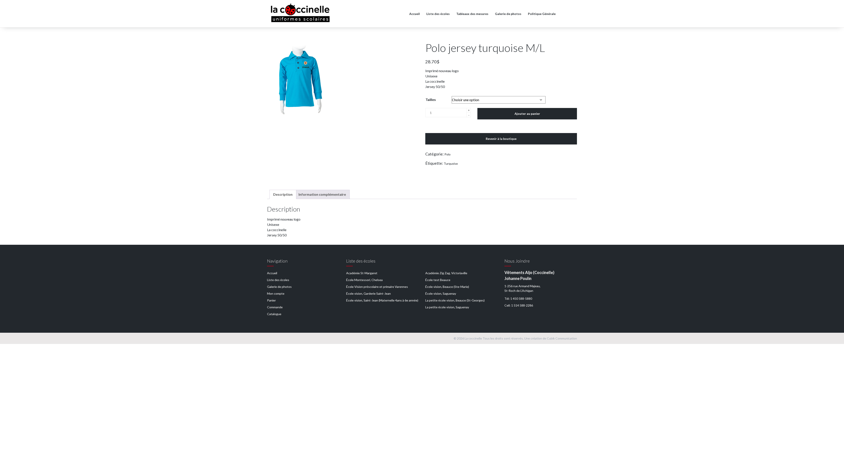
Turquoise (451, 163)
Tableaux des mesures (472, 14)
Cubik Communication (562, 338)
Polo (447, 154)
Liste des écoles (438, 14)
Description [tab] (283, 194)
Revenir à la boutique (501, 139)
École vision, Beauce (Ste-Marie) (447, 287)
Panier (271, 300)
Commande (275, 307)
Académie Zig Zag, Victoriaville (446, 273)
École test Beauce (437, 280)
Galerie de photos (508, 14)
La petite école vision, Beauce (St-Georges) (455, 300)
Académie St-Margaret (361, 273)
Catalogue (274, 314)
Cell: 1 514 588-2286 (518, 305)
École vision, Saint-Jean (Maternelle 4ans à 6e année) (382, 300)
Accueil (414, 14)
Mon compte (275, 293)
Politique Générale (542, 14)
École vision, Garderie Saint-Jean (368, 293)
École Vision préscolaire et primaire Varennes (377, 287)
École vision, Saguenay (440, 293)
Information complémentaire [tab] (322, 194)
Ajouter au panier (527, 113)
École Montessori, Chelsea (364, 280)
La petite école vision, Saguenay (447, 307)
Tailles (431, 99)
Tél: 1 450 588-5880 (518, 298)
